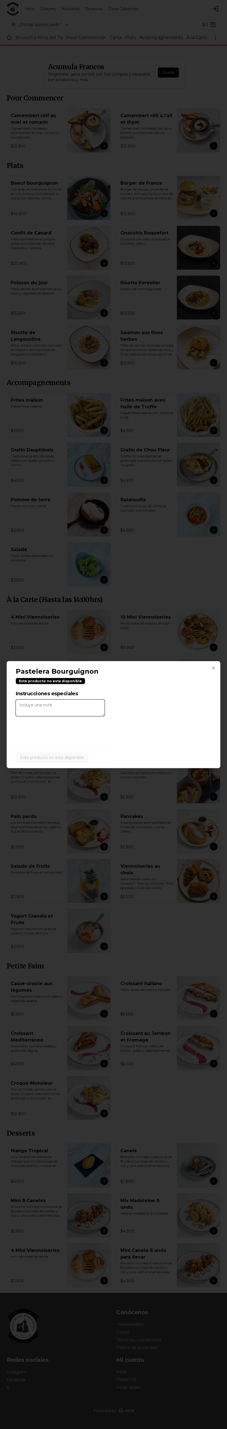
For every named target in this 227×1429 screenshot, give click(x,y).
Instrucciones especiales (47, 693)
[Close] (213, 668)
